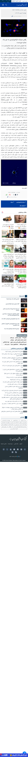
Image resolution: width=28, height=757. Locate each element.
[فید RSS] (15, 452)
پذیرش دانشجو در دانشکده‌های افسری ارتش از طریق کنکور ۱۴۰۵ (13, 370)
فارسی (20, 1)
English (13, 1)
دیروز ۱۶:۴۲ (25, 361)
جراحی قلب (7, 344)
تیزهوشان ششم (4, 424)
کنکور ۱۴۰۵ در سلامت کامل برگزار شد (15, 384)
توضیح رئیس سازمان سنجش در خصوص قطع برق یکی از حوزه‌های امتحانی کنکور (12, 398)
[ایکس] (7, 449)
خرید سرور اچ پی (18, 424)
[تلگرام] (14, 449)
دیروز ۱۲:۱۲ (25, 386)
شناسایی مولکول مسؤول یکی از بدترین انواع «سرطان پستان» (13, 374)
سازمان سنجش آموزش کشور (20, 340)
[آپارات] (12, 452)
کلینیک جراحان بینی (14, 429)
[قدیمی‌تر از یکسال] (24, 300)
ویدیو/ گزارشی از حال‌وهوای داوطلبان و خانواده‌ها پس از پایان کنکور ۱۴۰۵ (12, 358)
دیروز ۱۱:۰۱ (25, 392)
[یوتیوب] (10, 449)
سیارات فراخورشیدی (20, 202)
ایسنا (21, 4)
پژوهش (12, 340)
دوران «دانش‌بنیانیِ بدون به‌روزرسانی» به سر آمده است (12, 366)
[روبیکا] (24, 449)
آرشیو (21, 444)
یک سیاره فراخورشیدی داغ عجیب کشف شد (10, 319)
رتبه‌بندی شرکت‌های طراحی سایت (20, 427)
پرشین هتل (4, 427)
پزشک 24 (25, 424)
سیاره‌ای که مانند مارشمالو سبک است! (11, 329)
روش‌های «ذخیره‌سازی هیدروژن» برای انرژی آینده (12, 390)
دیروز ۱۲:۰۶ (25, 390)
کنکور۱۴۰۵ (24, 338)
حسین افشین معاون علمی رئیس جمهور (18, 342)
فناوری (25, 10)
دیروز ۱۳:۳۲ (25, 379)
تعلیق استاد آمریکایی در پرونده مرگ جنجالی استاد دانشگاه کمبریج (12, 354)
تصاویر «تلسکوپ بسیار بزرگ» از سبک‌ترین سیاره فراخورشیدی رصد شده (10, 314)
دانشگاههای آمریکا (14, 344)
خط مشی (16, 444)
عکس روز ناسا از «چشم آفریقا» (16, 380)
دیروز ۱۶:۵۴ (25, 357)
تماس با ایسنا (3, 444)
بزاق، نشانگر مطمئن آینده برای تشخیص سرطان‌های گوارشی (12, 412)
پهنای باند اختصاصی (6, 420)
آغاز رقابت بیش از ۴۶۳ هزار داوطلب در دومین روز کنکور (12, 404)
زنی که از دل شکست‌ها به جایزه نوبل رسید (14, 401)
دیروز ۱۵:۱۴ (25, 377)
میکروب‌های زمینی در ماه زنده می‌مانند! (14, 377)
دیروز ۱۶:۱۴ (25, 365)
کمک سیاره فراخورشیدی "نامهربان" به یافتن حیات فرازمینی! (10, 324)
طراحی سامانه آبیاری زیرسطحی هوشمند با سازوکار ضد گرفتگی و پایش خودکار (12, 408)
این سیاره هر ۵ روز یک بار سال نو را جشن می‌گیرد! (11, 309)
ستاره (12, 202)
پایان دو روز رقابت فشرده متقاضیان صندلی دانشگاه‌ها (14, 387)
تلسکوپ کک (22, 206)
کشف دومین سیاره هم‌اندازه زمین (12, 304)
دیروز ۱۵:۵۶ (25, 369)
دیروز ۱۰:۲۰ (25, 395)
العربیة (17, 1)
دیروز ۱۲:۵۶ (25, 382)
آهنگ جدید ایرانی (14, 422)
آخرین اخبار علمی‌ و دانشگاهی (17, 349)
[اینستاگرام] (3, 449)
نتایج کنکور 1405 (22, 344)
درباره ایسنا (10, 444)
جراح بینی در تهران (23, 422)
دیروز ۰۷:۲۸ (25, 407)
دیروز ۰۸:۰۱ (25, 403)
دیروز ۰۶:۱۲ (25, 411)
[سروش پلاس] (17, 449)
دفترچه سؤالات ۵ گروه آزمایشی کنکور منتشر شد (13, 382)
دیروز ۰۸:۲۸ (25, 401)
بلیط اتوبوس (15, 420)
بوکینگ (10, 427)
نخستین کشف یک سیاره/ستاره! (12, 299)
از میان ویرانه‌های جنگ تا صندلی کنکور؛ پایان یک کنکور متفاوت (12, 362)
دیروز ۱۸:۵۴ (25, 354)
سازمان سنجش (18, 338)
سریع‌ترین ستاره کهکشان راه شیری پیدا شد (14, 393)
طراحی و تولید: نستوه (13, 456)
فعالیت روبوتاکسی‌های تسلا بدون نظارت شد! (13, 395)
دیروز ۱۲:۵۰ (25, 384)
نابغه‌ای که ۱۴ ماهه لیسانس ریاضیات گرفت (14, 351)
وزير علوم (12, 338)
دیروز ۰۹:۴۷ (25, 397)
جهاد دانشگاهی (6, 342)
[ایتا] (21, 449)
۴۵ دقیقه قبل (25, 351)
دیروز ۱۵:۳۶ (25, 373)
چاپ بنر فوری (23, 420)
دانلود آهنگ (11, 424)
